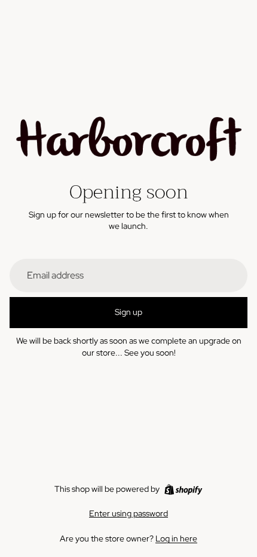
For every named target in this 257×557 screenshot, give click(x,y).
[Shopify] (183, 489)
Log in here (176, 538)
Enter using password (128, 513)
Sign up (128, 312)
